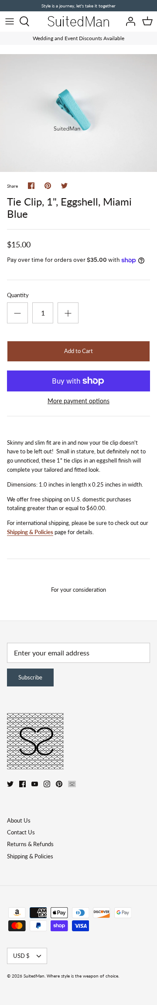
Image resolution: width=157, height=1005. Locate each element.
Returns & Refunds (30, 843)
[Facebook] (22, 784)
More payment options (78, 401)
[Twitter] (10, 784)
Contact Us (21, 832)
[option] (78, 113)
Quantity (18, 295)
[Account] (128, 21)
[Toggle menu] (9, 21)
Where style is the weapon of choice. (83, 975)
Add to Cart (78, 350)
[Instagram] (47, 784)
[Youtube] (34, 784)
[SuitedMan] (78, 21)
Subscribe (30, 677)
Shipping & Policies (30, 531)
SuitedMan (34, 975)
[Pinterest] (59, 784)
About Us (19, 820)
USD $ (21, 955)
